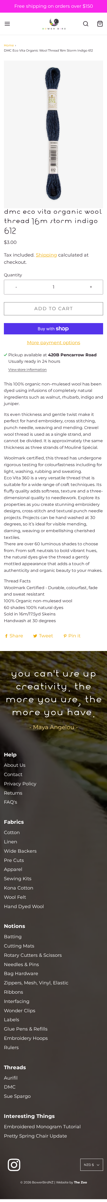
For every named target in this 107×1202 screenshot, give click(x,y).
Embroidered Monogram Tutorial (42, 1127)
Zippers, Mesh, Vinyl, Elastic (36, 983)
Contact (13, 774)
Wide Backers (20, 851)
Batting (13, 937)
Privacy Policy (20, 784)
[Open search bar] (85, 24)
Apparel (13, 869)
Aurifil (11, 1078)
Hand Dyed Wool (24, 906)
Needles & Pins (21, 964)
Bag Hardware (21, 973)
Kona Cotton (18, 888)
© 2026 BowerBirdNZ (37, 1182)
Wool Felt (15, 897)
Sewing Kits (17, 879)
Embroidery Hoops (26, 1038)
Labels (11, 1020)
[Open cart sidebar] (100, 24)
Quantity (13, 274)
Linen (10, 842)
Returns (13, 793)
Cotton (12, 832)
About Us (14, 765)
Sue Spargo (17, 1096)
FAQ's (10, 802)
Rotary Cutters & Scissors (33, 955)
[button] (53, 134)
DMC (10, 1087)
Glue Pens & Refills (26, 1029)
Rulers (11, 1047)
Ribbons (13, 992)
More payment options (53, 342)
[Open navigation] (7, 24)
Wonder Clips (19, 1011)
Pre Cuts (14, 860)
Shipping (46, 255)
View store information (27, 370)
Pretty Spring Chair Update (35, 1136)
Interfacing (16, 1001)
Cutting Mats (19, 946)
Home (9, 45)
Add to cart (53, 308)
